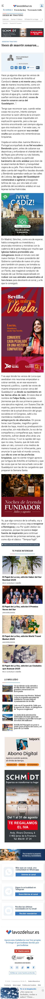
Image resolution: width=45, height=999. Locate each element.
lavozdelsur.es (8, 612)
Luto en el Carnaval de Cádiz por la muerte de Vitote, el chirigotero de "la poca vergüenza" (28, 707)
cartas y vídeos (16, 19)
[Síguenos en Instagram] (17, 967)
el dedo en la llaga (31, 19)
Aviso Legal (17, 985)
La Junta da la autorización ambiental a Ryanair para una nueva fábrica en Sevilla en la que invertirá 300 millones (27, 718)
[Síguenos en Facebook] (33, 967)
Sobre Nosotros (34, 981)
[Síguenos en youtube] (28, 967)
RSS (39, 985)
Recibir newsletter (28, 913)
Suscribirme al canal (28, 894)
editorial (6, 19)
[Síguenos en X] (11, 967)
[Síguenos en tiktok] (22, 967)
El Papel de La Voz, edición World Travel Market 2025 (21, 637)
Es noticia (7, 10)
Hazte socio (23, 951)
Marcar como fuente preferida (23, 973)
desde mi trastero (15, 23)
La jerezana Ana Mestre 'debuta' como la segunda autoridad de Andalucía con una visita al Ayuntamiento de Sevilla (27, 698)
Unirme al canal (28, 874)
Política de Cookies (29, 985)
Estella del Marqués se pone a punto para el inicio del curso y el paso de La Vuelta (28, 727)
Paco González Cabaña (22, 58)
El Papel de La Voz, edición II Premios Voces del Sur (20, 608)
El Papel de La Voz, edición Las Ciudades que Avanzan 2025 (22, 667)
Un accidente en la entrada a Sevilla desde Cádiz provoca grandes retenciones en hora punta (26, 688)
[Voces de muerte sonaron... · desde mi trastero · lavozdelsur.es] (22, 6)
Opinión (5, 23)
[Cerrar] (43, 990)
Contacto (7, 985)
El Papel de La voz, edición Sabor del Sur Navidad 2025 (22, 578)
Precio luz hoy (20, 10)
